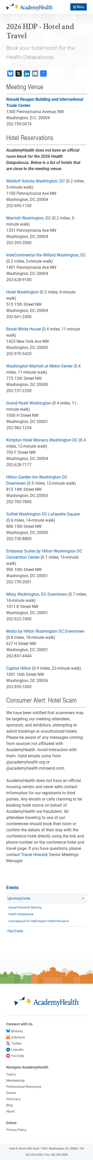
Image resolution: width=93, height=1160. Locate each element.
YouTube (17, 1056)
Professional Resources (23, 1087)
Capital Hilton (18, 668)
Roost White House (23, 329)
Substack (18, 1037)
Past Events (15, 930)
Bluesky (17, 1031)
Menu (80, 6)
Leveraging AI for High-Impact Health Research (38, 921)
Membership (15, 1080)
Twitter (16, 1043)
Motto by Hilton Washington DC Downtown (45, 631)
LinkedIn (17, 1050)
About (10, 1111)
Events (12, 887)
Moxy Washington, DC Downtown (36, 594)
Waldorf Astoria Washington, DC (35, 181)
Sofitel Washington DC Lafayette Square (43, 514)
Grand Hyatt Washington (28, 403)
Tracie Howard (34, 854)
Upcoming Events (18, 898)
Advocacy (13, 1099)
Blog (9, 1105)
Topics (11, 1074)
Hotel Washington (22, 292)
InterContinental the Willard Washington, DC (46, 255)
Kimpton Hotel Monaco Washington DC (42, 440)
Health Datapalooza (20, 914)
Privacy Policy (16, 1130)
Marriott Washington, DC (28, 218)
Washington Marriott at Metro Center (39, 366)
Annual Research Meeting (24, 907)
